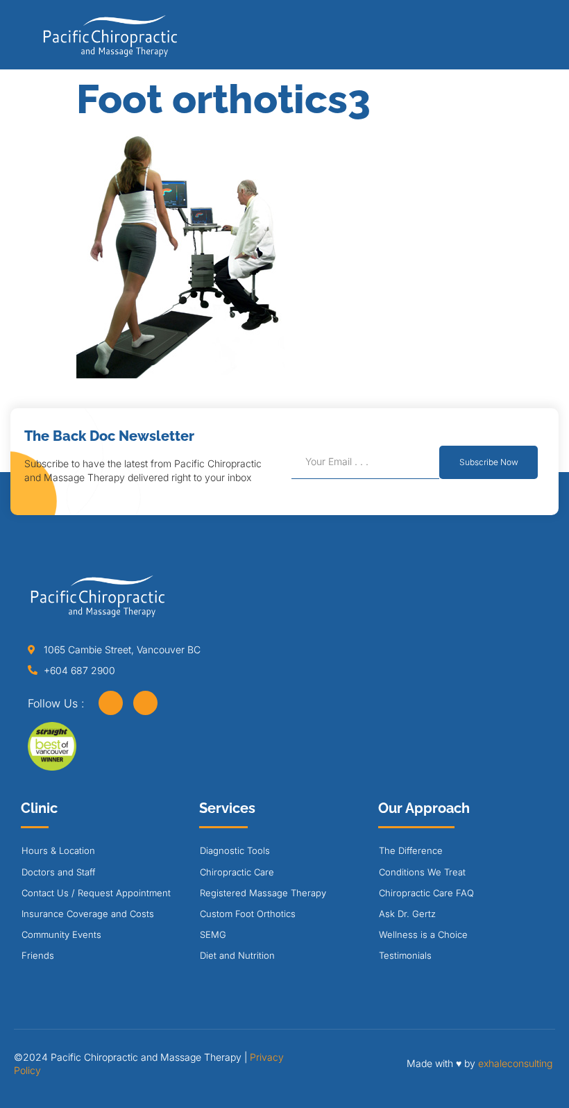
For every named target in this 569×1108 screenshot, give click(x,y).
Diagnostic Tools (235, 850)
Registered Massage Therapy (263, 892)
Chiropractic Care (237, 872)
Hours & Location (58, 850)
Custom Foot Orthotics (248, 913)
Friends (38, 955)
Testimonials (405, 955)
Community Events (61, 934)
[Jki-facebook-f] (111, 703)
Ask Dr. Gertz (407, 913)
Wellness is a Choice (423, 934)
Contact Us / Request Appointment (96, 892)
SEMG (213, 934)
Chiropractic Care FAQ (426, 892)
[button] (529, 39)
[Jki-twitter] (145, 703)
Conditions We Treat (422, 872)
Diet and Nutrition (237, 955)
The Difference (411, 850)
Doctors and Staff (58, 872)
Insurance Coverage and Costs (88, 913)
